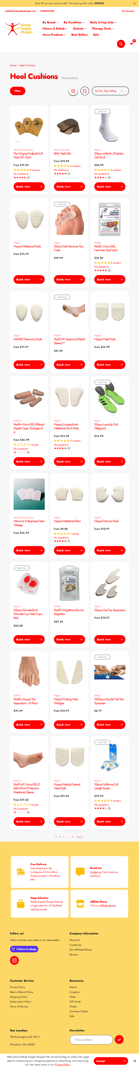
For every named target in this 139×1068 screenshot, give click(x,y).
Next (79, 837)
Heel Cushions (27, 65)
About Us (75, 940)
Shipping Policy (18, 997)
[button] (22, 170)
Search (73, 987)
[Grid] (73, 91)
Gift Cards (75, 1001)
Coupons (75, 992)
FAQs (72, 997)
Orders (73, 1006)
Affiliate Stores (107, 905)
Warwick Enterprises (23, 149)
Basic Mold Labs (62, 149)
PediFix (97, 242)
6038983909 (47, 11)
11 (73, 837)
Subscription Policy (20, 1001)
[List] (84, 91)
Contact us (95, 872)
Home (13, 65)
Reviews (74, 954)
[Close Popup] (135, 1061)
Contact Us (75, 945)
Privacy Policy (17, 987)
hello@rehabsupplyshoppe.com (20, 11)
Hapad (17, 242)
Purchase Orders (79, 1011)
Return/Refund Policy (21, 992)
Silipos (97, 149)
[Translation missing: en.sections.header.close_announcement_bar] (134, 3)
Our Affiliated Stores (81, 949)
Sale (72, 1016)
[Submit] (119, 1039)
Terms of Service (19, 1006)
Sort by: (99, 91)
